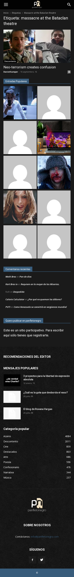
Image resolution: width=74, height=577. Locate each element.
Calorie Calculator (15, 299)
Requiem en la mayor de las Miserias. (40, 284)
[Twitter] (41, 560)
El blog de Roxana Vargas (37, 409)
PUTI (8, 306)
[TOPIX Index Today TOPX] (54, 207)
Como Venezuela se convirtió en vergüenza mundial (40, 306)
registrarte (40, 335)
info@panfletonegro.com (45, 536)
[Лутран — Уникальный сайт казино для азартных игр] (20, 173)
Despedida (18, 291)
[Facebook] (32, 560)
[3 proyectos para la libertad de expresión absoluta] (12, 380)
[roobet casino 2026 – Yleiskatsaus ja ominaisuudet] (20, 242)
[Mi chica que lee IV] (20, 207)
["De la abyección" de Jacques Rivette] (54, 173)
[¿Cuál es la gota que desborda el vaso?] (12, 397)
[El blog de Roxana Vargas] (12, 413)
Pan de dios (25, 276)
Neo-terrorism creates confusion (29, 67)
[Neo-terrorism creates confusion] (37, 46)
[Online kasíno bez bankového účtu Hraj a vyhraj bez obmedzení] (54, 138)
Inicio (6, 12)
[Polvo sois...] (54, 242)
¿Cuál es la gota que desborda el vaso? (45, 392)
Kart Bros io (11, 284)
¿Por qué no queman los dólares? (45, 299)
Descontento (10, 61)
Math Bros (11, 276)
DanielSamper (10, 71)
